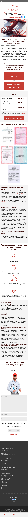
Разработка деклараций (6, 478)
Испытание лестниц (7, 98)
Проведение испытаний (7, 448)
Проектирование (4, 460)
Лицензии (3, 488)
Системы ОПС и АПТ (6, 459)
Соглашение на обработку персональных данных (14, 422)
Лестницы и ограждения (6, 451)
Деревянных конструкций (6, 445)
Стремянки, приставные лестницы (8, 454)
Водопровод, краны (5, 450)
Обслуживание (4, 463)
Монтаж (2, 462)
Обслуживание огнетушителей (8, 467)
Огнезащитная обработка (7, 444)
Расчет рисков (4, 482)
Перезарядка (4, 469)
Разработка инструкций (6, 479)
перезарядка (4, 201)
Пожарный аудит (4, 476)
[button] (12, 35)
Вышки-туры (3, 453)
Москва (25, 1)
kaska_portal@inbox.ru (14, 17)
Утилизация (3, 470)
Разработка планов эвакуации (7, 481)
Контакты (3, 489)
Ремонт (2, 464)
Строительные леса (5, 456)
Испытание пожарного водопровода (5, 107)
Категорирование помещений (7, 475)
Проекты (3, 487)
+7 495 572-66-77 (14, 497)
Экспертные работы (6, 473)
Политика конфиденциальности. (18, 506)
